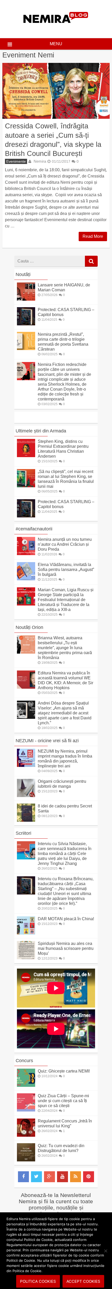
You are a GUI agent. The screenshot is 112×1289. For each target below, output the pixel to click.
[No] (105, 1250)
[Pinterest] (88, 1176)
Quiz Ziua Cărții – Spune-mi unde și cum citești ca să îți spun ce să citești (63, 1101)
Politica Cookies (38, 1281)
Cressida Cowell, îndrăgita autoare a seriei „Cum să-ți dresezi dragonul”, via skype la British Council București (53, 139)
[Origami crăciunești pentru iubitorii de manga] (26, 795)
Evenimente (16, 161)
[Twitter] (36, 1176)
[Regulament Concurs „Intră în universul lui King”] (26, 1135)
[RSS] (75, 1176)
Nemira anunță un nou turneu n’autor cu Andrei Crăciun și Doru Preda (65, 544)
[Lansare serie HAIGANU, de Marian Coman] (26, 299)
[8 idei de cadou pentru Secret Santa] (26, 820)
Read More (93, 236)
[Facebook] (23, 1176)
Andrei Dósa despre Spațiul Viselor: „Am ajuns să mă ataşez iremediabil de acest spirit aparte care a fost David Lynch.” (64, 713)
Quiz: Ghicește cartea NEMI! (64, 1071)
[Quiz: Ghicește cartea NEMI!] (26, 1085)
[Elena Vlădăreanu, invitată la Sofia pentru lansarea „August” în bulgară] (26, 579)
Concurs (24, 1060)
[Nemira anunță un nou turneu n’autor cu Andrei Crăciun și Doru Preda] (26, 553)
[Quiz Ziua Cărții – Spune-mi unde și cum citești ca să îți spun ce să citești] (26, 1110)
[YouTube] (62, 1176)
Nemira (40, 161)
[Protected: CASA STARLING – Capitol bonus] (26, 324)
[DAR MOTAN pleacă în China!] (26, 933)
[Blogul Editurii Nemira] (55, 28)
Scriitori (23, 833)
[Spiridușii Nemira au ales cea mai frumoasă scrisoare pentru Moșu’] (26, 958)
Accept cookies (83, 1281)
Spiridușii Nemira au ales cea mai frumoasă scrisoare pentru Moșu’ (66, 948)
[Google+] (49, 1176)
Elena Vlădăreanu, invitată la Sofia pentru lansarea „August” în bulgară (66, 569)
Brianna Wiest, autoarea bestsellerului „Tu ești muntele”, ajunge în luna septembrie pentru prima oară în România (65, 648)
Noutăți (23, 274)
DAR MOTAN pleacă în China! (66, 919)
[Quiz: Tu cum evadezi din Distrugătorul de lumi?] (26, 1160)
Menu (56, 44)
